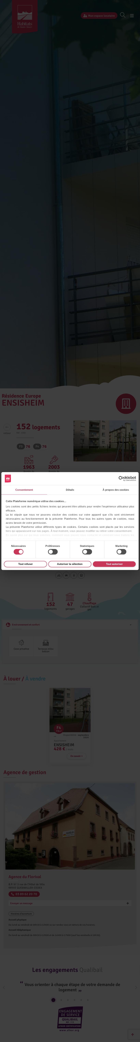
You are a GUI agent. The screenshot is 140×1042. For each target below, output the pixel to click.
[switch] (53, 551)
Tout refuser (25, 564)
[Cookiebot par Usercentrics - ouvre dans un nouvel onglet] (121, 478)
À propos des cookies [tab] (116, 489)
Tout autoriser (114, 564)
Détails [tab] (70, 489)
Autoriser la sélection (69, 564)
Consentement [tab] (24, 489)
